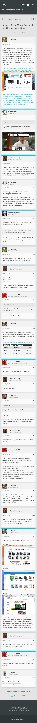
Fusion (13, 395)
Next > (24, 33)
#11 (33, 384)
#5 (34, 218)
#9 (34, 328)
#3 (34, 163)
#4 (34, 187)
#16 (33, 515)
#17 (33, 536)
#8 (34, 300)
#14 (33, 454)
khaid (13, 672)
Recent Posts (20, 9)
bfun (18, 294)
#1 (34, 44)
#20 (33, 678)
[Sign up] (28, 4)
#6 (34, 254)
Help (21, 719)
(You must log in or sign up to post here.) (18, 691)
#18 (33, 640)
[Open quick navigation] (33, 19)
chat (2, 9)
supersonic (12, 112)
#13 (33, 435)
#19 (33, 659)
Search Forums (10, 9)
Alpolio (13, 39)
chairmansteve (14, 213)
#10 (33, 367)
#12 (33, 401)
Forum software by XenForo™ (18, 709)
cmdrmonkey (15, 158)
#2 (34, 117)
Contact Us (15, 719)
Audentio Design (24, 710)
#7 (34, 273)
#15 (33, 490)
